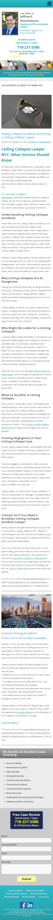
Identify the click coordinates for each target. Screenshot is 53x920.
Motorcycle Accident (16, 767)
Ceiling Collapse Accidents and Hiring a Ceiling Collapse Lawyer (25, 135)
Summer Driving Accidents (19, 633)
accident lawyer (36, 736)
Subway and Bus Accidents (19, 801)
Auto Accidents (14, 763)
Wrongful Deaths (15, 776)
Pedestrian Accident (16, 784)
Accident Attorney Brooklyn (34, 578)
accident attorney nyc (17, 582)
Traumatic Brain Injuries (18, 788)
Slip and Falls (12, 771)
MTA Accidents (28, 897)
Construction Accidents (18, 780)
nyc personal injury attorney (19, 585)
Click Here (14, 56)
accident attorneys (25, 712)
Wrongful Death (11, 897)
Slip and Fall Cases (39, 893)
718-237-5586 (28, 47)
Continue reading (10, 722)
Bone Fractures (14, 793)
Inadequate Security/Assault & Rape (24, 797)
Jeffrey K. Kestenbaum (41, 142)
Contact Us (44, 897)
